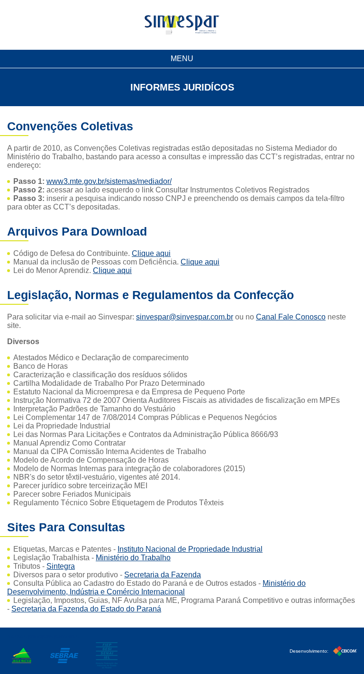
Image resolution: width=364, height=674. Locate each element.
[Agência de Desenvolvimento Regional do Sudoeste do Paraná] (21, 655)
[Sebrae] (64, 655)
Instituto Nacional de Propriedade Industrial (190, 549)
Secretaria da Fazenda (162, 575)
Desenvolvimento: (310, 651)
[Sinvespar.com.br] (182, 25)
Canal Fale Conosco (291, 317)
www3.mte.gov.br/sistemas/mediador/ (109, 181)
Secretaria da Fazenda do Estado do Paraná (86, 609)
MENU (182, 59)
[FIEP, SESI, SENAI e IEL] (106, 655)
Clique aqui (151, 253)
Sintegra (60, 566)
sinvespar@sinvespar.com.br (184, 317)
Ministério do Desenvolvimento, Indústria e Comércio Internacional (156, 587)
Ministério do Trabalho (133, 558)
